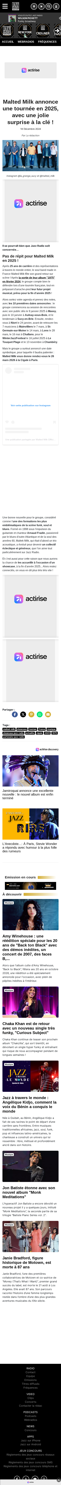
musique (51, 729)
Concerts (30, 1401)
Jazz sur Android (30, 1444)
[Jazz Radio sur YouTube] (35, 1479)
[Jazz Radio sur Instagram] (44, 1479)
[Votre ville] (34, 6)
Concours (30, 1430)
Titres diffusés (30, 1383)
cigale (39, 733)
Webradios (26, 41)
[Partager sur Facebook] (14, 715)
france (42, 729)
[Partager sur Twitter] (22, 715)
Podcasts (30, 1416)
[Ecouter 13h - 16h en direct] (30, 885)
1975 (54, 733)
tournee (32, 729)
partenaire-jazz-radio (13, 737)
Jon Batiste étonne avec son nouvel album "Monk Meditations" (28, 1192)
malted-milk (9, 729)
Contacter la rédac (30, 1405)
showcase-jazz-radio (13, 733)
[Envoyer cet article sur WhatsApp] (39, 715)
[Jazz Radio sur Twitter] (26, 1479)
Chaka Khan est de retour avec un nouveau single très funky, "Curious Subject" (28, 1028)
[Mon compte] (56, 6)
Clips (30, 1398)
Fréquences (47, 41)
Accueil (8, 41)
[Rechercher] (48, 6)
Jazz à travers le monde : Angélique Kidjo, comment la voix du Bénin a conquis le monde (29, 1104)
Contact (30, 1372)
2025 (47, 733)
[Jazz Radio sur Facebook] (17, 1479)
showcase (22, 729)
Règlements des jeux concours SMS (31, 1462)
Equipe (30, 1376)
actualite (30, 733)
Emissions (30, 1380)
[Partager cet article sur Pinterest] (30, 715)
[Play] (4, 28)
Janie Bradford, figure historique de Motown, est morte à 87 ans (26, 1262)
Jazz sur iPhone (30, 1440)
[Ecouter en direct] (41, 6)
